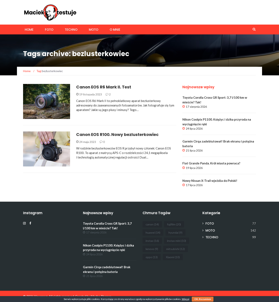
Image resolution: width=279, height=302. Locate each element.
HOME (29, 29)
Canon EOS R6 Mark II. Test (103, 87)
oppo (152, 257)
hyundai (175, 232)
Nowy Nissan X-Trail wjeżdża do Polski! (209, 180)
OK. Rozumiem (202, 299)
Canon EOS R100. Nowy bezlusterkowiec (117, 134)
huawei (153, 232)
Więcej (185, 299)
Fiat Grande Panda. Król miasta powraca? (211, 163)
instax (152, 240)
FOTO (49, 29)
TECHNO (71, 29)
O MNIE (115, 29)
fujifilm (174, 224)
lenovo (152, 249)
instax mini (176, 240)
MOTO (93, 29)
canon (152, 224)
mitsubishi (175, 249)
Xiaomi (173, 257)
